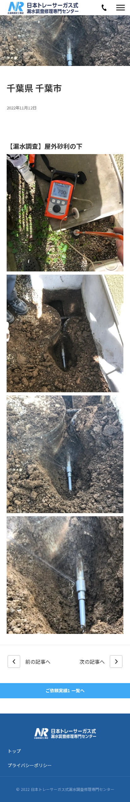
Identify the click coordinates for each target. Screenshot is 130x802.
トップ (14, 751)
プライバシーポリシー (30, 765)
